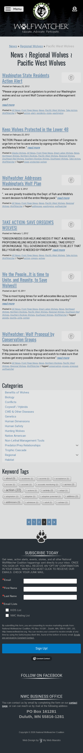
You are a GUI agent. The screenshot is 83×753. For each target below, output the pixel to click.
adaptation (12, 496)
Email (7, 580)
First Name (10, 588)
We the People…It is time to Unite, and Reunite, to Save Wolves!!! (25, 279)
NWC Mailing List (20, 615)
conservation (55, 366)
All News (16, 110)
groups (65, 366)
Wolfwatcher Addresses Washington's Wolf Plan (22, 180)
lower (26, 162)
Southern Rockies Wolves (37, 159)
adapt (63, 490)
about (10, 478)
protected (34, 162)
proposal (73, 366)
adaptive (30, 496)
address (72, 496)
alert (33, 113)
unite (19, 318)
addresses (37, 206)
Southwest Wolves (59, 159)
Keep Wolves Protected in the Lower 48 (35, 129)
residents (40, 113)
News (41, 110)
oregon (34, 258)
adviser (63, 502)
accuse (10, 484)
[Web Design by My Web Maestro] (40, 740)
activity (48, 490)
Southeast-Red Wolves (13, 159)
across (69, 484)
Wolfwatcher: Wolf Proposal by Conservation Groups (28, 336)
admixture (32, 502)
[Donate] (74, 9)
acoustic (26, 484)
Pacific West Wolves (55, 110)
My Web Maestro (52, 740)
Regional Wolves (67, 156)
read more (8, 104)
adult (48, 502)
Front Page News (29, 110)
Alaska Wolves (19, 153)
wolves (43, 162)
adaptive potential (51, 496)
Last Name (10, 596)
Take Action (71, 110)
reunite (12, 318)
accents (44, 479)
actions (32, 490)
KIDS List (15, 610)
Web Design (29, 740)
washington (57, 113)
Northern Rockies (28, 156)
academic (27, 479)
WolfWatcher (8, 113)
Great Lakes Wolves (63, 153)
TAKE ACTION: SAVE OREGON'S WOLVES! (28, 225)
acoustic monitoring (48, 484)
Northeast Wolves (10, 156)
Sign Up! (41, 648)
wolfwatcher (61, 206)
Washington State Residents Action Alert (25, 78)
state (48, 113)
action (27, 113)
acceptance (62, 479)
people (5, 318)
